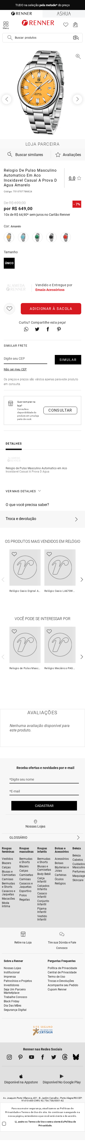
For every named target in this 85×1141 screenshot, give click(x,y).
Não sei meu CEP (15, 369)
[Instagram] (9, 1058)
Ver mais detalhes (21, 491)
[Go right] (78, 99)
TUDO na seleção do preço (42, 5)
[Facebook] (43, 1058)
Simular (68, 360)
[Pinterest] (20, 1058)
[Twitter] (54, 1058)
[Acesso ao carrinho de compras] (75, 26)
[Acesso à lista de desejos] (66, 26)
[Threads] (65, 1058)
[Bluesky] (76, 1058)
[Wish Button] (9, 308)
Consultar (60, 410)
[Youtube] (31, 1058)
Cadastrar (44, 806)
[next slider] (2, 579)
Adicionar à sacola (51, 309)
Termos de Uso (29, 1112)
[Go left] (7, 99)
